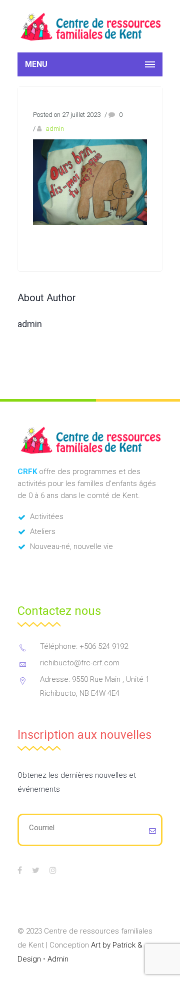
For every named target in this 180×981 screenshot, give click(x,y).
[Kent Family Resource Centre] (90, 26)
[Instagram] (53, 870)
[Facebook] (20, 870)
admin (55, 128)
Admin (58, 959)
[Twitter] (36, 870)
